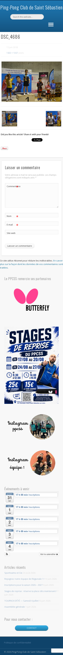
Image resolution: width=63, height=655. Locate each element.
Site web (11, 233)
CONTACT (31, 627)
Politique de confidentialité (17, 642)
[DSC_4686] (31, 81)
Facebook (31, 25)
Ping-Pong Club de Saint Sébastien (31, 7)
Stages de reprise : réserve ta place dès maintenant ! (30, 591)
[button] (7, 554)
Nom (12, 216)
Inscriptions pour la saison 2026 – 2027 (23, 584)
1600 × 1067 (12, 52)
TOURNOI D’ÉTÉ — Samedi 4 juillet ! (21, 600)
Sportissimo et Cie (13, 572)
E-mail (12, 225)
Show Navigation (51, 24)
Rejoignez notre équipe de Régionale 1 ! (24, 578)
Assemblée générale (14, 606)
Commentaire (12, 186)
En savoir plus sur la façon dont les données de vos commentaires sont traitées (31, 264)
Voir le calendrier (48, 554)
